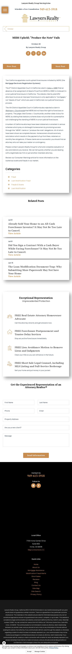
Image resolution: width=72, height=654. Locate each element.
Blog (36, 582)
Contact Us (36, 585)
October (10, 29)
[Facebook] (38, 485)
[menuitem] (36, 564)
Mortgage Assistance (36, 570)
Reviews (36, 579)
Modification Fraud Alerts (36, 573)
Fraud (13, 177)
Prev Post (11, 66)
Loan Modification (18, 188)
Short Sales (36, 576)
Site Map (36, 588)
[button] (4, 643)
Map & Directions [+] (36, 550)
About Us (36, 567)
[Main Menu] (5, 10)
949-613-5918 (48, 9)
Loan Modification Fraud (20, 181)
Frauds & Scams (17, 184)
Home (36, 564)
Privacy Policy (36, 594)
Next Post (60, 66)
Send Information (36, 455)
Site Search (36, 591)
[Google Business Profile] (33, 485)
